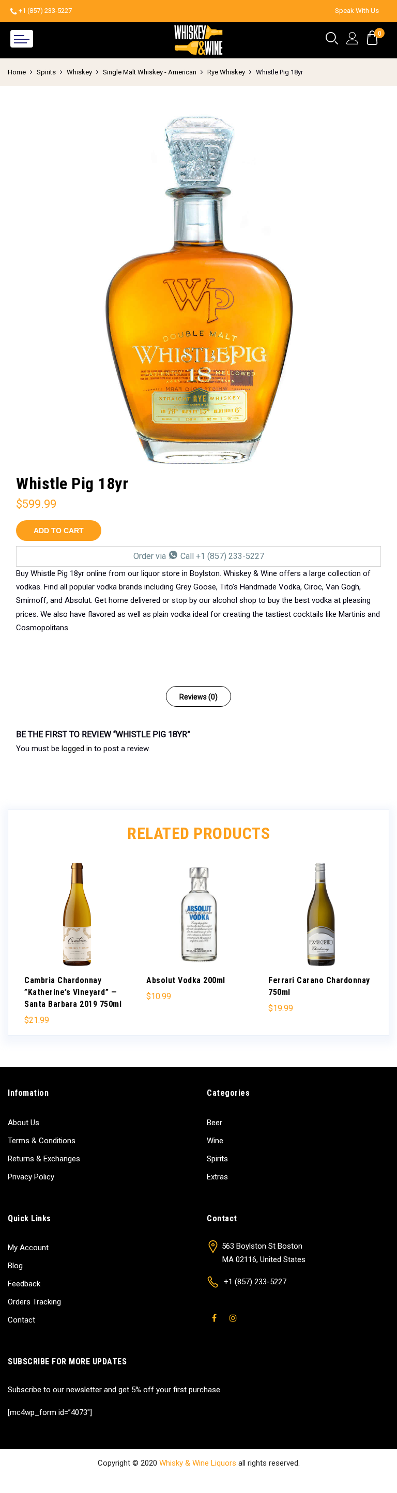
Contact (21, 1320)
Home (17, 72)
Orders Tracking (34, 1302)
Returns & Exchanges (44, 1158)
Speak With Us (357, 10)
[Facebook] (215, 1312)
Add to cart (59, 530)
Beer (214, 1122)
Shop (151, 1478)
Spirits (46, 72)
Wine (215, 1140)
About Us (23, 1122)
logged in (77, 748)
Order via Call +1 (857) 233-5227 (198, 556)
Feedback (24, 1283)
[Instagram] (234, 1312)
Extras (217, 1176)
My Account (28, 1247)
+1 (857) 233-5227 (45, 10)
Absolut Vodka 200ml (185, 980)
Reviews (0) (198, 697)
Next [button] (363, 937)
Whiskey (79, 72)
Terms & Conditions (41, 1140)
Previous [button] (33, 937)
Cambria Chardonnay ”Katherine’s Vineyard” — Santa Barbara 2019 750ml (72, 992)
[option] (198, 291)
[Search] (332, 39)
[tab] (198, 696)
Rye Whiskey (226, 72)
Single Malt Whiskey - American (149, 72)
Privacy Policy (31, 1176)
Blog (15, 1265)
